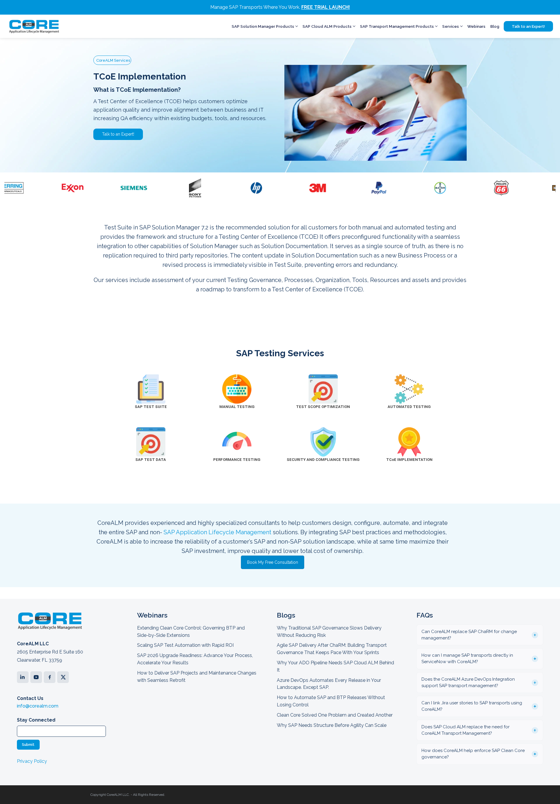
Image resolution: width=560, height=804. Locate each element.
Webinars (476, 26)
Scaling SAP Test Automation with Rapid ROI (185, 645)
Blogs (286, 615)
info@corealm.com (37, 706)
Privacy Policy (32, 761)
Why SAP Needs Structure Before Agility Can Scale (331, 725)
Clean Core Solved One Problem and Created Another (335, 715)
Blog (494, 26)
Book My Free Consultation (272, 562)
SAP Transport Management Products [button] (397, 26)
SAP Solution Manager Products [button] (263, 26)
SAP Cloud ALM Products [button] (326, 26)
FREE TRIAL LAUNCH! (325, 7)
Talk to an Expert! (528, 26)
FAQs (424, 615)
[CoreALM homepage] (34, 26)
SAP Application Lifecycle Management (217, 532)
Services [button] (450, 26)
